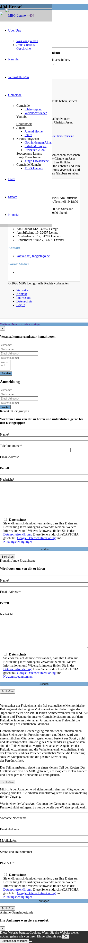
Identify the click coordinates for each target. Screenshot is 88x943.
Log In (20, 305)
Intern (28, 135)
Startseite (22, 290)
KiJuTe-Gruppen (35, 146)
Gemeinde (14, 95)
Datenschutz (24, 301)
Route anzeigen (30, 324)
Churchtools (24, 124)
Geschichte (23, 48)
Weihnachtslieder (36, 113)
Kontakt (13, 214)
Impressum (23, 297)
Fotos (11, 179)
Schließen (8, 556)
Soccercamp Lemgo (29, 153)
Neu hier (13, 59)
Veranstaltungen (18, 77)
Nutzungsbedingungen (18, 541)
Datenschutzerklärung (17, 534)
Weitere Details (10, 324)
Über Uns (14, 30)
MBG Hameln (34, 168)
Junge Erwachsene (37, 161)
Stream (12, 197)
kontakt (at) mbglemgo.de (33, 256)
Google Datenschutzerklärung (36, 538)
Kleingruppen (33, 109)
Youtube (21, 116)
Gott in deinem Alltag (38, 142)
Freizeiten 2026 (35, 150)
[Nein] (30, 941)
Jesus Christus (25, 44)
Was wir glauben (27, 41)
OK (66, 936)
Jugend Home (34, 131)
